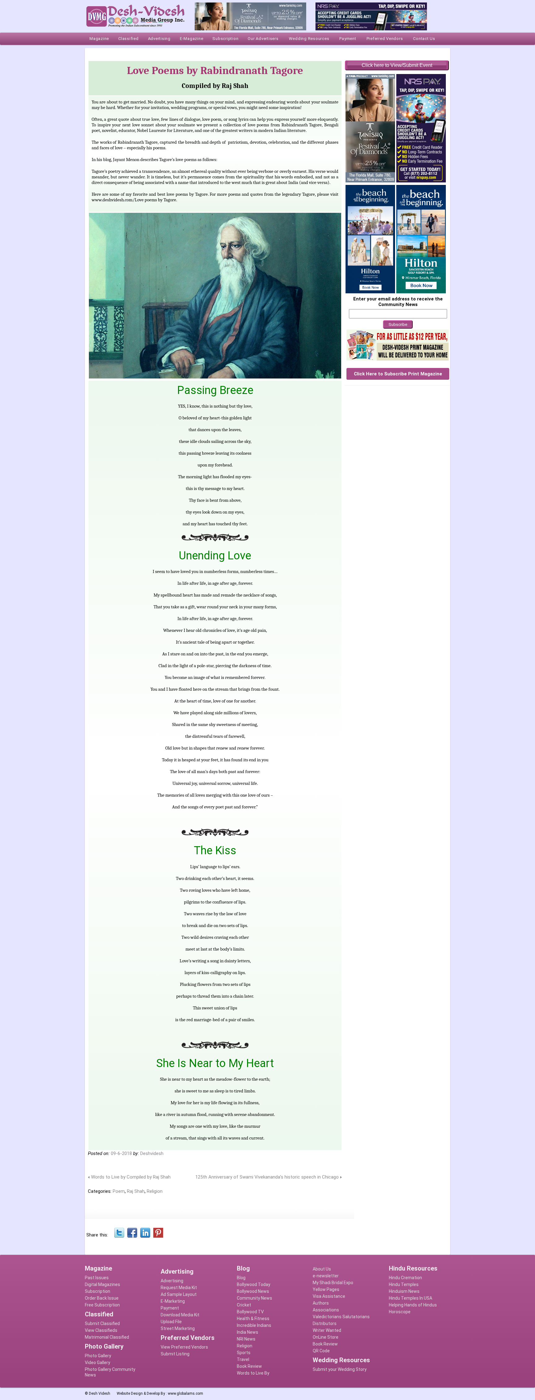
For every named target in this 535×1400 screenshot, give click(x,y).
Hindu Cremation (405, 1277)
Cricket (244, 1304)
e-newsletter (326, 1275)
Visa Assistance (329, 1296)
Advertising (172, 1280)
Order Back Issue (102, 1298)
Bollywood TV (250, 1311)
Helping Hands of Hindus (413, 1304)
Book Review (249, 1366)
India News (247, 1332)
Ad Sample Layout (179, 1294)
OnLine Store (325, 1337)
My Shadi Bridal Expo (333, 1282)
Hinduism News (404, 1291)
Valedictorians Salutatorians (341, 1316)
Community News (254, 1298)
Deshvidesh (151, 1153)
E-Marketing (173, 1301)
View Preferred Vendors (184, 1347)
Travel (243, 1359)
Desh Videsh (99, 1393)
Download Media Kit (180, 1314)
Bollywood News (253, 1291)
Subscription (97, 1291)
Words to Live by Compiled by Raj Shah (131, 1177)
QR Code (321, 1350)
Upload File (171, 1321)
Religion (155, 1191)
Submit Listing (175, 1353)
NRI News (246, 1339)
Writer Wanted (327, 1330)
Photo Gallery (98, 1355)
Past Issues (97, 1277)
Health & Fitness (253, 1318)
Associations (326, 1309)
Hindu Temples (404, 1284)
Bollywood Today (253, 1284)
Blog (241, 1277)
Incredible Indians (254, 1325)
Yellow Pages (326, 1289)
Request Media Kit (179, 1287)
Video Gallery (97, 1362)
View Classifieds (101, 1330)
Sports (243, 1352)
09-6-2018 (121, 1153)
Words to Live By (253, 1373)
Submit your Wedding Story (340, 1369)
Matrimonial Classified (107, 1337)
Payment (170, 1308)
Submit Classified (102, 1323)
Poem (119, 1191)
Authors (321, 1303)
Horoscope (400, 1311)
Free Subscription (102, 1304)
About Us (322, 1269)
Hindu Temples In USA (410, 1298)
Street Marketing (178, 1328)
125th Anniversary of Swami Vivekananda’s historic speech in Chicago (267, 1177)
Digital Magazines (102, 1284)
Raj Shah (136, 1191)
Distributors (325, 1323)
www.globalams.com (185, 1393)
